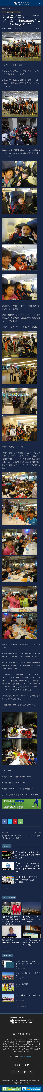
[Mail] (18, 1072)
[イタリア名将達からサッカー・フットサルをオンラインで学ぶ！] (31, 932)
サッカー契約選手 (22, 984)
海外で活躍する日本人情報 (10, 937)
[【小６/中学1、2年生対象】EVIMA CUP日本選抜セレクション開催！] (8, 880)
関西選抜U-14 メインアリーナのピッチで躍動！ (11, 837)
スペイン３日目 (35, 836)
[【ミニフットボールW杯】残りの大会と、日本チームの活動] (31, 908)
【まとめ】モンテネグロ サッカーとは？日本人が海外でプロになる (28, 855)
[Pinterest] (15, 821)
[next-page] (7, 888)
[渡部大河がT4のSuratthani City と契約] (11, 932)
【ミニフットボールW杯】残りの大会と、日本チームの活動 (31, 919)
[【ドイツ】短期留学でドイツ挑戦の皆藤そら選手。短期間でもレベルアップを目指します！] (11, 908)
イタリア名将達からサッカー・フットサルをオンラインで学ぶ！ (31, 942)
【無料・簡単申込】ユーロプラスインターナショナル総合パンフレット (28, 964)
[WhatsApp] (20, 821)
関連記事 (7, 846)
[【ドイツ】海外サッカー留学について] (8, 998)
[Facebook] (4, 821)
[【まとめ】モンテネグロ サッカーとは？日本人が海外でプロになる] (8, 855)
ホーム (4, 9)
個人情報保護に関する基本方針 (29, 1080)
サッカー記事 (6, 858)
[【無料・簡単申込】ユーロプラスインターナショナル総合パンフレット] (8, 964)
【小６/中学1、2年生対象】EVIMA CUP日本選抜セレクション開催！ (27, 879)
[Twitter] (10, 821)
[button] (3, 3)
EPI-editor (7, 28)
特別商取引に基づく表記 (21, 1083)
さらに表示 (20, 1006)
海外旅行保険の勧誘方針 (9, 1080)
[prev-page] (3, 888)
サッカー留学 (6, 869)
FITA (10, 9)
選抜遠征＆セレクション (13, 12)
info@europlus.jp (26, 1056)
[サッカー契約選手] (8, 987)
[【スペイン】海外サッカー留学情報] (8, 976)
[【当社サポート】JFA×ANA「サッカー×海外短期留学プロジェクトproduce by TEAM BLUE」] (8, 866)
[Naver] (24, 1072)
